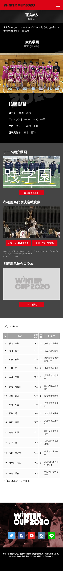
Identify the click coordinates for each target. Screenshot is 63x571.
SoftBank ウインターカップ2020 (20, 27)
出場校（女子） (48, 27)
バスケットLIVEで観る (18, 242)
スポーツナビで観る (45, 242)
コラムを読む (31, 304)
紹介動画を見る (31, 192)
